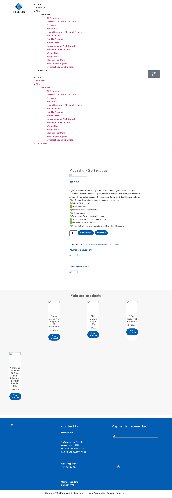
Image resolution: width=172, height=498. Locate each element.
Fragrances (52, 25)
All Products (53, 18)
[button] (88, 74)
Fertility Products (55, 39)
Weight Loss (53, 56)
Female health (54, 35)
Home (39, 4)
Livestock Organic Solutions (61, 67)
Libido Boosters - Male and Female (95, 245)
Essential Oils (53, 42)
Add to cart (86, 233)
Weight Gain (53, 53)
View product (54, 337)
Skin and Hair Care (56, 60)
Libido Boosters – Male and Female (64, 32)
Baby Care (52, 28)
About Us (40, 7)
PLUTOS (115, 245)
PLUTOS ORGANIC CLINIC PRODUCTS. (65, 21)
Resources (121, 493)
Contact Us (41, 70)
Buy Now (101, 233)
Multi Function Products (58, 49)
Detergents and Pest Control (61, 46)
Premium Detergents (57, 63)
